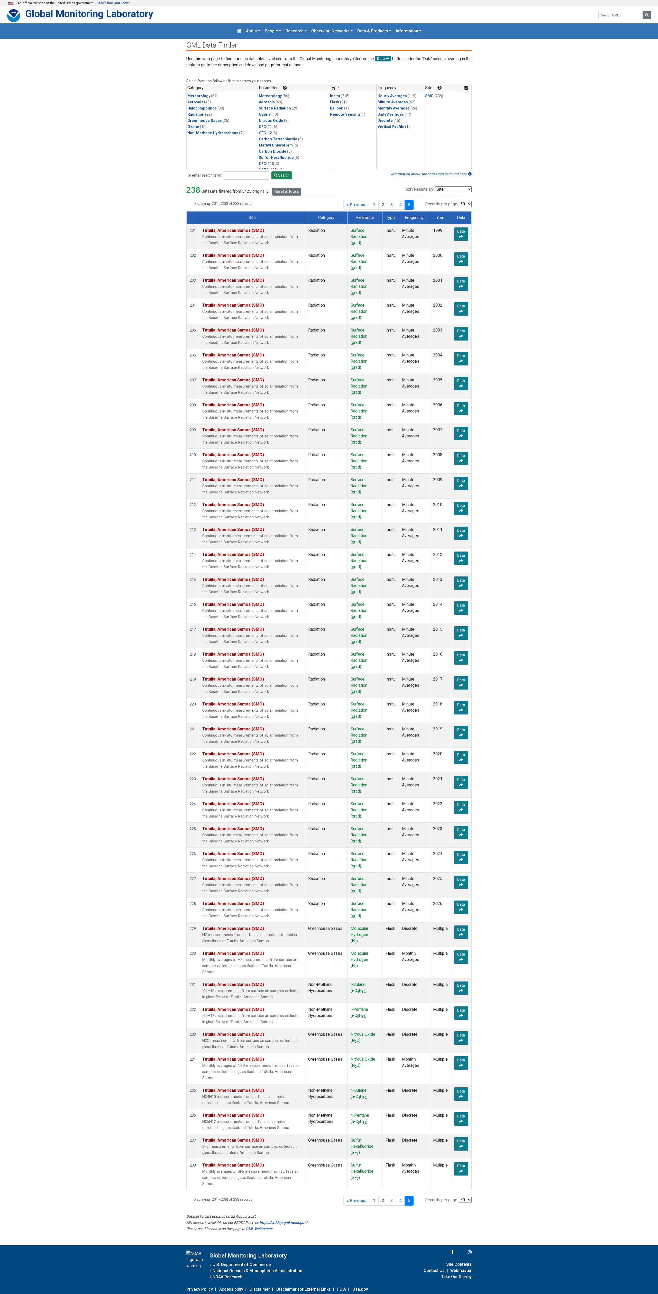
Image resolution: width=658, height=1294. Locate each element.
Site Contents (459, 1264)
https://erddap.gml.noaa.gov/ (283, 1222)
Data (461, 231)
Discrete (385, 120)
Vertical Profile (391, 127)
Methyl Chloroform (276, 145)
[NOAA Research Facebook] (445, 1252)
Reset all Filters (287, 191)
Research (295, 31)
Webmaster (461, 1270)
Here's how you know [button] (112, 3)
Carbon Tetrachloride (278, 139)
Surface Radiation (275, 108)
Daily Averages (391, 114)
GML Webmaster (259, 1229)
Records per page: (441, 203)
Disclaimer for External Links (303, 1289)
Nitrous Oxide (271, 120)
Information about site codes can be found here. (429, 174)
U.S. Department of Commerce (242, 1264)
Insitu (335, 96)
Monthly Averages (394, 108)
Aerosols (195, 102)
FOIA (341, 1289)
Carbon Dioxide (272, 151)
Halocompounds (202, 108)
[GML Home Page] (239, 31)
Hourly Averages (392, 96)
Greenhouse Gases (204, 120)
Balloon (336, 108)
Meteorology (198, 96)
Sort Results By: (419, 189)
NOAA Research (227, 1276)
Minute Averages (393, 102)
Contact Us (434, 1270)
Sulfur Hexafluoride (276, 157)
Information (407, 31)
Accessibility (231, 1289)
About (251, 31)
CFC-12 (265, 133)
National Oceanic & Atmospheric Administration (257, 1270)
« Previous (357, 204)
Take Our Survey (456, 1276)
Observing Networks (330, 31)
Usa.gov (360, 1289)
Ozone (193, 127)
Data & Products (372, 31)
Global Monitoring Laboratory (89, 14)
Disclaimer (260, 1289)
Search (283, 175)
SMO (429, 96)
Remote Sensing (345, 114)
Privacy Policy (199, 1289)
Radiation (195, 114)
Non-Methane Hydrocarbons (212, 133)
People (271, 31)
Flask (334, 102)
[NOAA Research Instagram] (463, 1252)
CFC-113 (266, 164)
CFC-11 (265, 127)
